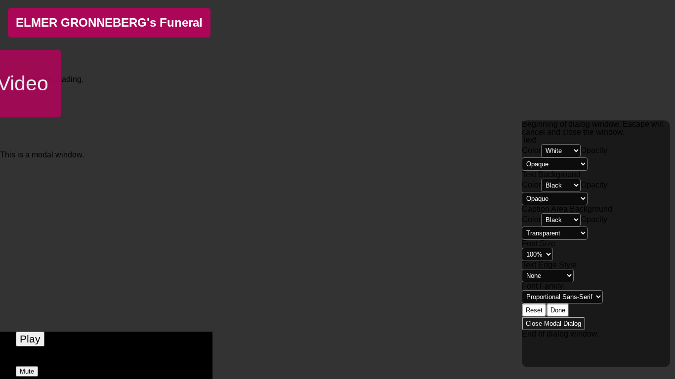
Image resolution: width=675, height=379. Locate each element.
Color (531, 150)
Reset (534, 310)
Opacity (594, 150)
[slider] (106, 360)
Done (557, 310)
